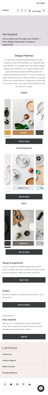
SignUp (24, 337)
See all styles (24, 141)
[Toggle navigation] (43, 11)
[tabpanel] (24, 31)
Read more (24, 280)
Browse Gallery (24, 305)
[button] (40, 388)
